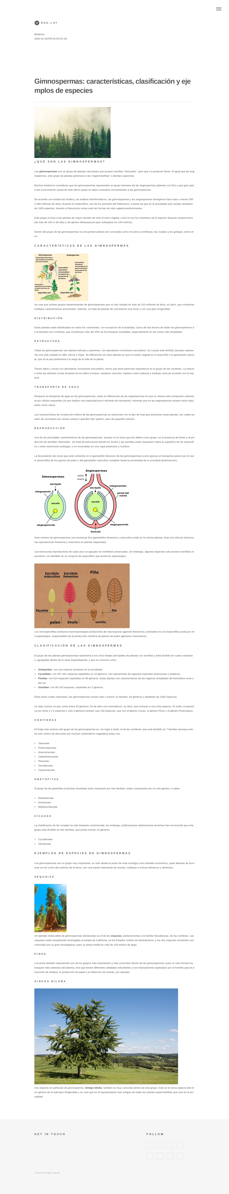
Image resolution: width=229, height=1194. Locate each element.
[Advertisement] (114, 59)
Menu (219, 9)
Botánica (39, 34)
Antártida (129, 327)
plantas (81, 171)
